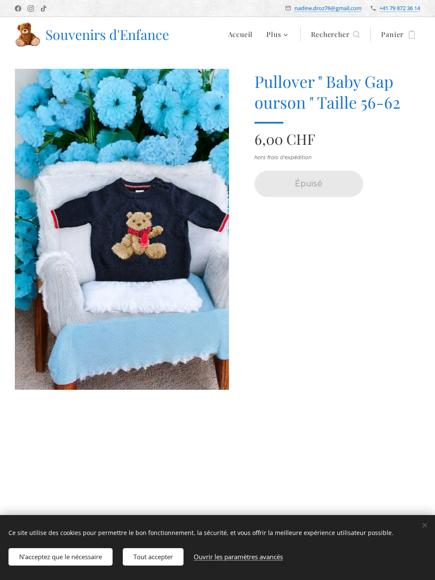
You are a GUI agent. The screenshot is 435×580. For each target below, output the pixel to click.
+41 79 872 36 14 (399, 8)
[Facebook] (18, 8)
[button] (335, 34)
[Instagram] (30, 8)
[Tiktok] (43, 8)
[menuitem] (243, 34)
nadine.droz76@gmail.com (328, 8)
